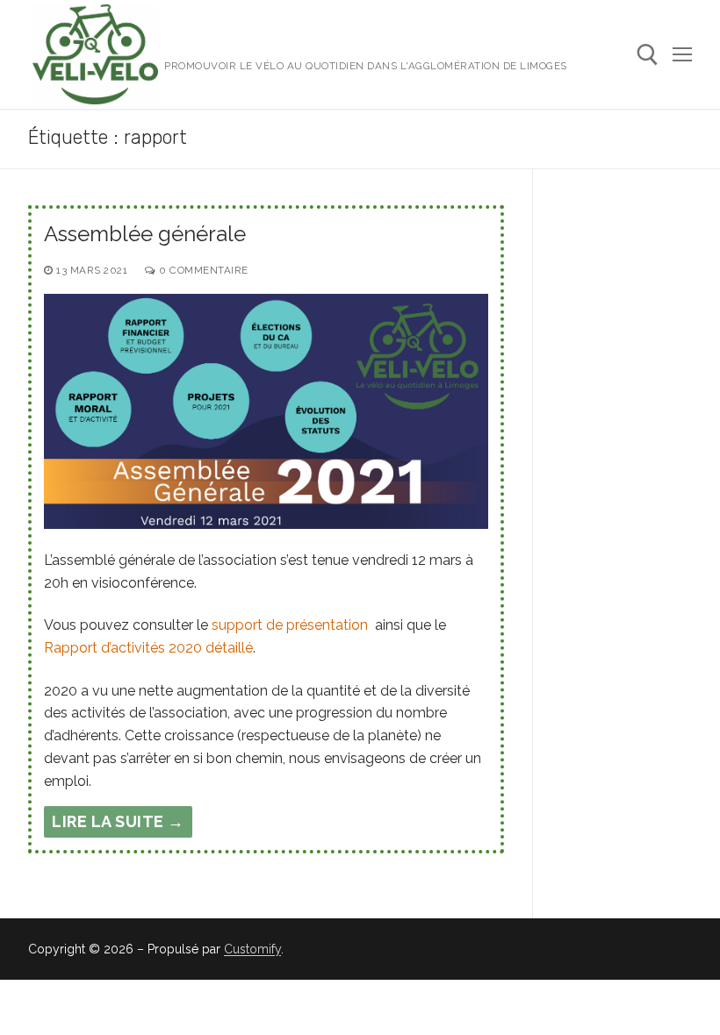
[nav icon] (682, 54)
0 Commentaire (202, 270)
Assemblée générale (145, 233)
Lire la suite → (118, 821)
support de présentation (290, 625)
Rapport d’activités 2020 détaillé (148, 647)
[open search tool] (648, 55)
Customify (252, 949)
